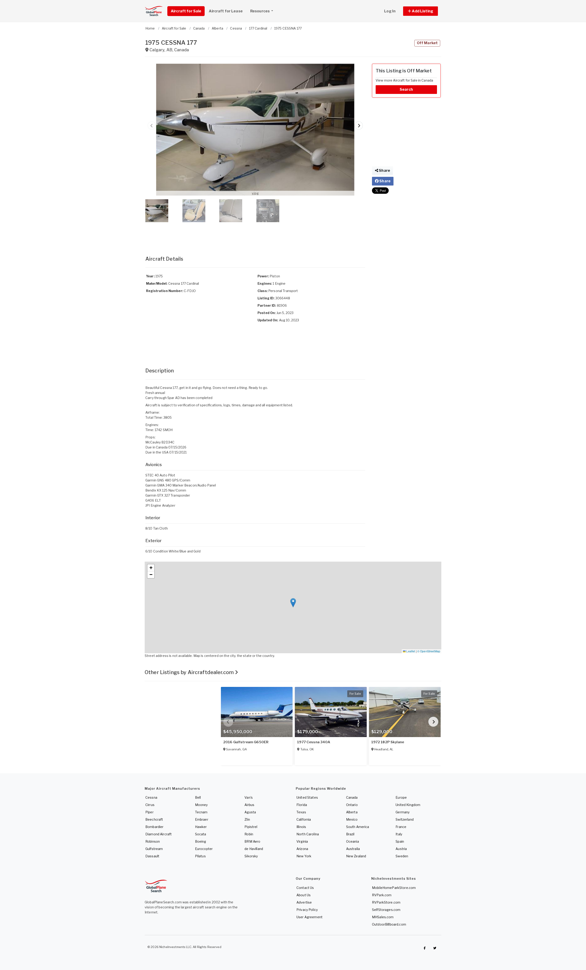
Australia (353, 849)
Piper (149, 812)
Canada (352, 797)
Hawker (201, 827)
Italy (399, 834)
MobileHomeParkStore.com (394, 888)
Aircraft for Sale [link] (186, 11)
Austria (401, 849)
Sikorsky (251, 856)
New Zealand (356, 856)
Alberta (352, 812)
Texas (301, 812)
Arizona (302, 849)
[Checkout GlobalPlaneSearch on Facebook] (424, 948)
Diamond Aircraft (158, 834)
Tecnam (201, 812)
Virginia (302, 841)
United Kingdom (408, 805)
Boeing (200, 841)
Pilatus (200, 856)
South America (357, 827)
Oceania (352, 841)
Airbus (249, 805)
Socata (200, 834)
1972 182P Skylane (387, 742)
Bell (198, 797)
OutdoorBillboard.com (389, 924)
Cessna (151, 797)
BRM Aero (252, 841)
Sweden (402, 856)
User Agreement (309, 917)
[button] (420, 11)
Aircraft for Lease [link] (226, 11)
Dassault (152, 856)
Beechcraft (154, 819)
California (303, 819)
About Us (303, 895)
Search (406, 89)
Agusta (250, 812)
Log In (390, 11)
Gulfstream (154, 849)
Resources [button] (260, 11)
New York (303, 856)
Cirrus (150, 805)
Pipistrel (250, 827)
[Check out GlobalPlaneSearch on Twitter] (435, 948)
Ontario (352, 805)
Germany (403, 812)
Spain (400, 841)
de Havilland (253, 849)
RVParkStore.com (386, 902)
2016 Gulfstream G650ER (246, 742)
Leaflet (410, 651)
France (401, 827)
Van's (248, 797)
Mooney (201, 805)
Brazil (350, 834)
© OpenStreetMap (428, 651)
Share (384, 170)
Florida (301, 805)
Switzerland (405, 819)
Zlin (247, 819)
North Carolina (307, 834)
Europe (401, 797)
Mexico (352, 819)
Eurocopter (204, 849)
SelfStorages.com (386, 910)
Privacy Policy (307, 910)
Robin (248, 834)
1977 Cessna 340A (313, 742)
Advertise (304, 902)
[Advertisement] (255, 234)
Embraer (201, 819)
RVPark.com (381, 895)
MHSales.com (383, 917)
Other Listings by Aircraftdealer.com (190, 672)
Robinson (152, 841)
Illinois (301, 827)
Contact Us (305, 888)
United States (307, 797)
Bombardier (154, 827)
